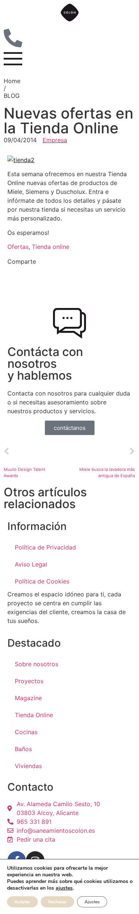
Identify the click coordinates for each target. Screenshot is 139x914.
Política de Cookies (42, 581)
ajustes (64, 888)
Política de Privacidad (45, 547)
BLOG (12, 95)
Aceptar (22, 902)
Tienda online (50, 246)
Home (12, 81)
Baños (23, 749)
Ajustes (92, 902)
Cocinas (26, 732)
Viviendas (28, 766)
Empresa (55, 140)
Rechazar (57, 902)
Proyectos (29, 681)
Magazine (28, 698)
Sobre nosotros (36, 664)
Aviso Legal (31, 564)
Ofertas (18, 246)
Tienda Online (34, 715)
